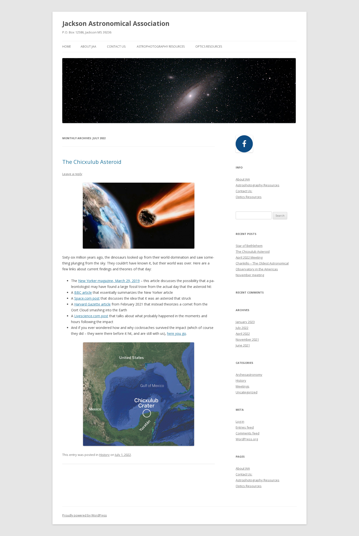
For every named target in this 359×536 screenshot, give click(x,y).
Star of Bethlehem (249, 245)
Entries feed (245, 427)
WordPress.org (247, 439)
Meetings (242, 386)
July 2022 (242, 328)
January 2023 (245, 322)
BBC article (83, 292)
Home (66, 46)
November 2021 (247, 339)
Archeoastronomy (249, 374)
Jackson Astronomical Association (115, 23)
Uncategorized (246, 392)
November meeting (250, 275)
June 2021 (243, 345)
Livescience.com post (91, 316)
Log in (240, 421)
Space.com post (87, 298)
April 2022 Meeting (249, 257)
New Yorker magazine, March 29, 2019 (109, 280)
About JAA (88, 46)
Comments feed (247, 433)
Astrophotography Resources (161, 46)
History (104, 454)
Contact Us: (116, 46)
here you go (176, 333)
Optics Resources (208, 46)
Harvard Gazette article (92, 304)
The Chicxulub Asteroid (91, 161)
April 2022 (243, 333)
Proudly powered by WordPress (84, 515)
